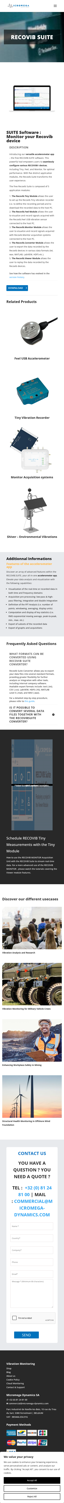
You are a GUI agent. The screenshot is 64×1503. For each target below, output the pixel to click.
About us (10, 1375)
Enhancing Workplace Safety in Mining (22, 1065)
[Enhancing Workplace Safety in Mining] (32, 1040)
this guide (30, 701)
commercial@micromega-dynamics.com (33, 1208)
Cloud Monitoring (15, 1383)
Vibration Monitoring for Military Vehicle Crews (26, 1008)
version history (16, 277)
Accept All (32, 1480)
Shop (8, 1368)
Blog (8, 1372)
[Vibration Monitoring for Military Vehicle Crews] (32, 984)
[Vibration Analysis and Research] (32, 928)
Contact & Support (15, 1387)
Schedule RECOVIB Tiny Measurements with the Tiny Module (30, 844)
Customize (32, 1488)
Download (15, 288)
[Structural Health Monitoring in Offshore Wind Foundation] (32, 1096)
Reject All (32, 1496)
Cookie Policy (12, 1379)
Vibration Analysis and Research (18, 952)
